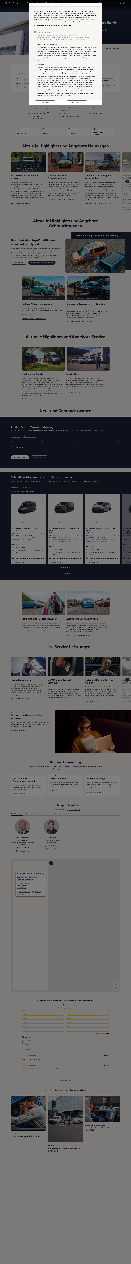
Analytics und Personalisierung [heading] (47, 44)
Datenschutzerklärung (85, 22)
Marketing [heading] (40, 65)
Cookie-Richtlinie (66, 22)
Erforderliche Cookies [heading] (44, 32)
